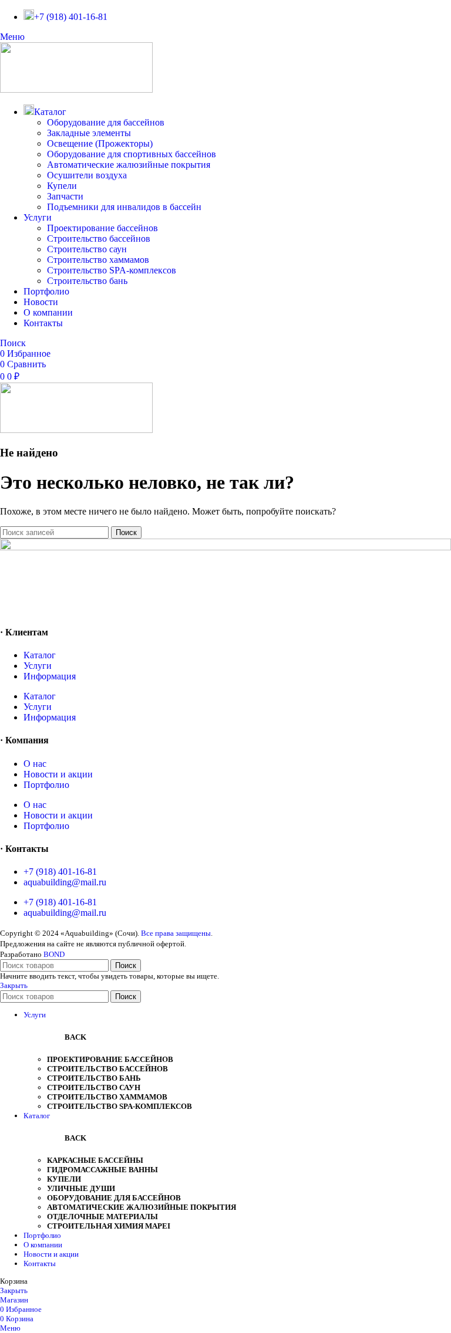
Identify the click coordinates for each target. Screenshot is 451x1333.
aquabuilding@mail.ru (64, 882)
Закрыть (14, 985)
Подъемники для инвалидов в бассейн (124, 207)
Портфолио (46, 785)
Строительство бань (87, 281)
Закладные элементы (89, 133)
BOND (54, 954)
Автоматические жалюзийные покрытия (128, 165)
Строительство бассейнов (98, 238)
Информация (49, 676)
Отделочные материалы (102, 1216)
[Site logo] (76, 89)
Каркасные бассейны (95, 1160)
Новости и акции (58, 774)
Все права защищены (176, 933)
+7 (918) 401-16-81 (60, 872)
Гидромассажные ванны (102, 1169)
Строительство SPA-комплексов (111, 270)
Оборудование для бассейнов (105, 122)
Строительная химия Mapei (108, 1226)
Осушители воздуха (87, 175)
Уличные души (81, 1188)
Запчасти (65, 196)
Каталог (39, 655)
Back (75, 1037)
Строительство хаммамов (98, 260)
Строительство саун (87, 249)
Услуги (37, 666)
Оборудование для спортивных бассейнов (131, 154)
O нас (34, 764)
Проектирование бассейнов (102, 228)
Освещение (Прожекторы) (100, 143)
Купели (62, 186)
